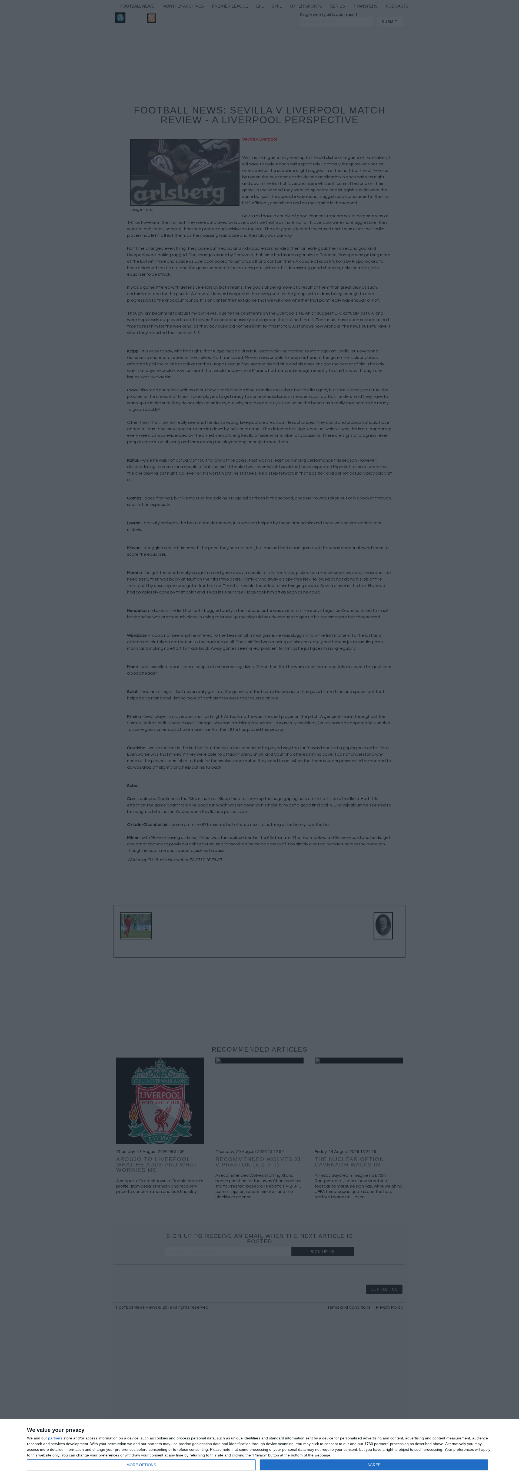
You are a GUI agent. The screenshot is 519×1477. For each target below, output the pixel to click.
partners (55, 1438)
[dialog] (259, 1448)
